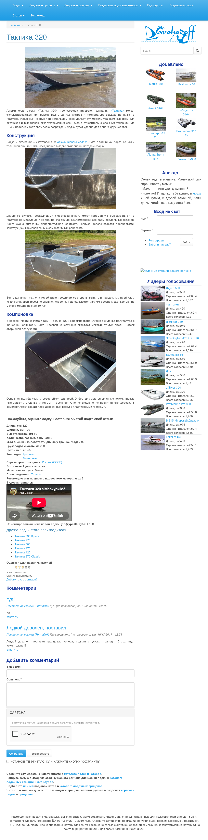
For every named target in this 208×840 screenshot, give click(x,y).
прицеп (28, 786)
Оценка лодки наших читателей (29, 562)
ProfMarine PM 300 (178, 404)
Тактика (36, 474)
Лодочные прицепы (42, 5)
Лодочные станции (77, 5)
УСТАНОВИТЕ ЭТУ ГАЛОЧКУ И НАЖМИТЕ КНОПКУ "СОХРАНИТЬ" (55, 761)
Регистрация (157, 240)
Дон (168, 371)
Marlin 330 (156, 84)
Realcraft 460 (186, 84)
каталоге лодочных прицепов (81, 786)
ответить (12, 617)
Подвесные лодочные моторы (118, 5)
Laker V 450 (174, 437)
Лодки (17, 5)
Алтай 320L (156, 108)
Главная (15, 25)
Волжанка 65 (174, 354)
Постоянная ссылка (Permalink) (27, 606)
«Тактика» (117, 110)
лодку (197, 193)
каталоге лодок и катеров (82, 774)
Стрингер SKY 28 (155, 135)
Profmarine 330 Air (186, 133)
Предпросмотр (39, 753)
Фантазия (172, 304)
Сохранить (16, 753)
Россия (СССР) (52, 462)
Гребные (29, 454)
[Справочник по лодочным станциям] (166, 270)
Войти (186, 242)
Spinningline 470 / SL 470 (182, 338)
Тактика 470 (22, 548)
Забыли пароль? (160, 244)
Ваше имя (13, 666)
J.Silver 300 (173, 387)
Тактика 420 (22, 552)
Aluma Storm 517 (155, 156)
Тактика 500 (22, 544)
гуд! (10, 598)
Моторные (30, 458)
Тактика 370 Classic (27, 556)
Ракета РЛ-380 (186, 159)
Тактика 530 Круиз (27, 536)
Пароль (147, 230)
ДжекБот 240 (174, 321)
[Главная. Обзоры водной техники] (168, 34)
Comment (14, 679)
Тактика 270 (22, 540)
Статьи (18, 15)
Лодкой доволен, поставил (36, 627)
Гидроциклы (155, 5)
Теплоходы (38, 15)
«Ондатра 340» (186, 112)
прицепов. (26, 794)
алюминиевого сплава (72, 142)
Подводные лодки (181, 5)
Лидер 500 (173, 288)
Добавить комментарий (22, 579)
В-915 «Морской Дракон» (183, 420)
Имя (144, 218)
